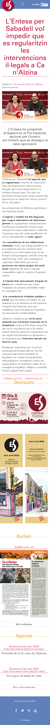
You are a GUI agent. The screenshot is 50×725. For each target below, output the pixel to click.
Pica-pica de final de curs (24, 676)
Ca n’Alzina (37, 84)
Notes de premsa (10, 87)
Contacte (25, 720)
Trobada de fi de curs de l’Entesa (24, 653)
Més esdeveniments (24, 687)
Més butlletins (24, 624)
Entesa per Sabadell (25, 701)
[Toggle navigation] (23, 4)
